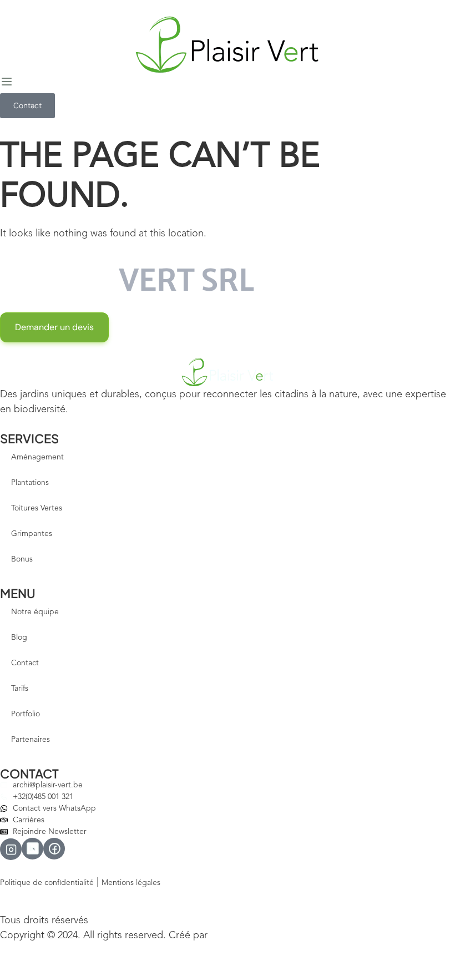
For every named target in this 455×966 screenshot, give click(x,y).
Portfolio (25, 714)
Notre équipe (35, 612)
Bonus (22, 559)
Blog (19, 637)
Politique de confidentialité (47, 883)
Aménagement (37, 457)
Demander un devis (54, 327)
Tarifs (19, 688)
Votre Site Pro (234, 936)
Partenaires (30, 740)
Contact (25, 663)
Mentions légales (131, 883)
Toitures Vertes (36, 508)
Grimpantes (31, 534)
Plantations (30, 483)
